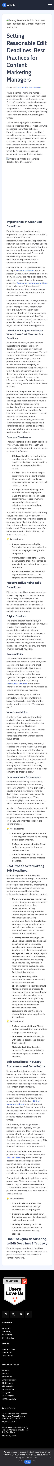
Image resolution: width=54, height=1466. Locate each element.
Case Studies (8, 1338)
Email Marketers (9, 1380)
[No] (50, 1457)
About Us (6, 1328)
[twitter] (13, 1314)
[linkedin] (5, 1314)
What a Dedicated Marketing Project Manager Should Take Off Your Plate (15, 1429)
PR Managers (8, 1396)
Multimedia (7, 1376)
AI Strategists (8, 1386)
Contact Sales (8, 1349)
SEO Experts (7, 1383)
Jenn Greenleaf (35, 87)
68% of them (13, 1157)
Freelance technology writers (32, 283)
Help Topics (7, 1355)
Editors (5, 1373)
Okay (27, 1462)
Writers (5, 1370)
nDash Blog (7, 1335)
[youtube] (20, 1314)
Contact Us (7, 1352)
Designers (6, 1392)
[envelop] (28, 1314)
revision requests (25, 270)
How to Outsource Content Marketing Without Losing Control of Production (14, 1416)
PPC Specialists (9, 1399)
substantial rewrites (17, 683)
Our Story (6, 1331)
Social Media (8, 1389)
